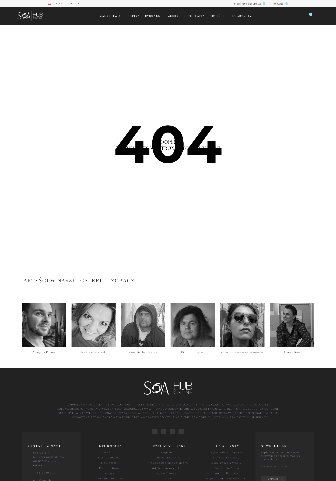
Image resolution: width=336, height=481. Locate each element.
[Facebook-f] (155, 431)
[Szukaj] (302, 16)
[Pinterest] (172, 431)
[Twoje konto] (317, 16)
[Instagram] (181, 431)
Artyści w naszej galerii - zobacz (79, 280)
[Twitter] (163, 431)
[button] (12, 331)
